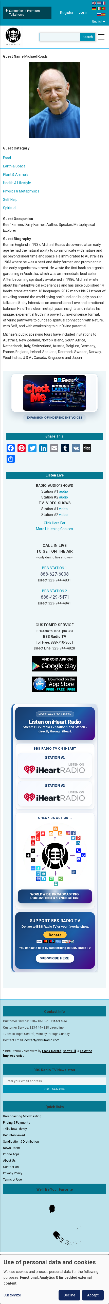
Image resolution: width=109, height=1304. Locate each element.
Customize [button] (12, 1295)
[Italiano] (99, 8)
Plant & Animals (15, 174)
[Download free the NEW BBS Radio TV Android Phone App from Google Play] (54, 663)
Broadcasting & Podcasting (22, 1116)
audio (63, 491)
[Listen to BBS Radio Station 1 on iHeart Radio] (55, 768)
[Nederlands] (99, 3)
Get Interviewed (14, 1135)
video (63, 509)
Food (7, 158)
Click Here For (54, 523)
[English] (94, 3)
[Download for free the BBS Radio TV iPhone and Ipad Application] (54, 684)
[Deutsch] (94, 8)
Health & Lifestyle (17, 183)
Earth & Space (14, 166)
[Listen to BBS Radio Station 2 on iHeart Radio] (55, 796)
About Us (9, 1160)
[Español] (103, 14)
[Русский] (99, 14)
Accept (93, 1295)
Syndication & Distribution (21, 1141)
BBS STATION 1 (54, 568)
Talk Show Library (15, 1129)
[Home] (13, 37)
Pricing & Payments (16, 1122)
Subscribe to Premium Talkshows (24, 12)
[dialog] (54, 1279)
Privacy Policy (12, 1173)
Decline (69, 1295)
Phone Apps (11, 1154)
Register (67, 13)
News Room (11, 1148)
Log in (83, 12)
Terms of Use (12, 1179)
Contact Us (11, 1167)
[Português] (103, 8)
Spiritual (9, 208)
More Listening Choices (54, 529)
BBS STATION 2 (54, 591)
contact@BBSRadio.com (41, 1040)
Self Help (10, 200)
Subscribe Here (55, 958)
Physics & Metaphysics (21, 191)
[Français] (103, 3)
